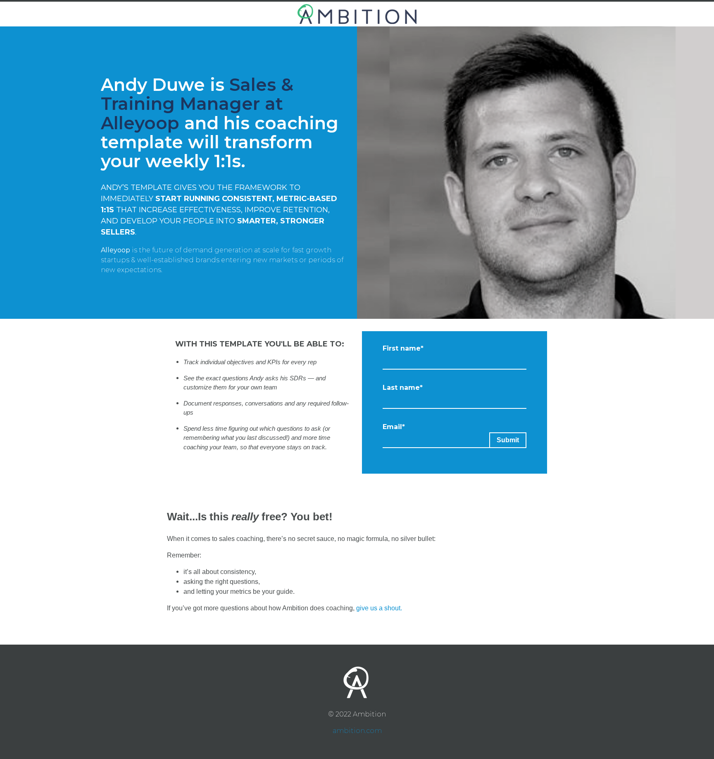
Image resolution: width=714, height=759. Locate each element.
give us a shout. (379, 608)
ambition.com (357, 731)
